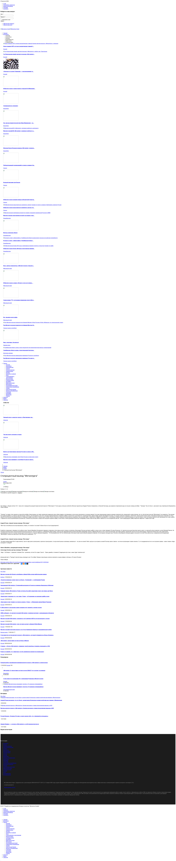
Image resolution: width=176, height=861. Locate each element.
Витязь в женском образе (10, 232)
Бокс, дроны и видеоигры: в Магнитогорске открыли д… (18, 265)
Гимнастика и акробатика (12, 387)
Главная (5, 33)
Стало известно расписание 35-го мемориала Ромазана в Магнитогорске (23, 678)
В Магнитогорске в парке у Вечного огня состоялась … (18, 283)
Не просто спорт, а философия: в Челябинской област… (18, 240)
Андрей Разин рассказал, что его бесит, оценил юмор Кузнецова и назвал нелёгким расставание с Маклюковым (31, 700)
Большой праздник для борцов (11, 182)
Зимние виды (6, 345)
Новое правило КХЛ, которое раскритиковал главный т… (18, 46)
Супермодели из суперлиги (10, 105)
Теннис (8, 388)
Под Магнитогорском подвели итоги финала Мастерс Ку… (19, 325)
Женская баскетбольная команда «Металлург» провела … (19, 148)
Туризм (5, 771)
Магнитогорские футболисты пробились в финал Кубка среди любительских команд (24, 574)
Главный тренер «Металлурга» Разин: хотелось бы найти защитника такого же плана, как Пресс (27, 591)
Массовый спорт (7, 268)
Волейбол (8, 381)
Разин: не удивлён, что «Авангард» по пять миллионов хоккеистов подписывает (22, 651)
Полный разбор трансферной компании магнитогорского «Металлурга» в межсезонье (24, 662)
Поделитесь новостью (9, 5)
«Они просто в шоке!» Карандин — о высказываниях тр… (18, 71)
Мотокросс (9, 384)
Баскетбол (6, 108)
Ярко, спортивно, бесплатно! (11, 342)
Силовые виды (10, 380)
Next (4, 571)
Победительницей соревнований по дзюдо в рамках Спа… (19, 165)
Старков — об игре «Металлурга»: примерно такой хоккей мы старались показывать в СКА (25, 646)
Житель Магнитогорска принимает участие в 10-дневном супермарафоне (23, 686)
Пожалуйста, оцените (6, 492)
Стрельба (8, 392)
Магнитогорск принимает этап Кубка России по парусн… (18, 459)
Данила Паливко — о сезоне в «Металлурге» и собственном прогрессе (20, 724)
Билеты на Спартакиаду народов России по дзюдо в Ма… (18, 451)
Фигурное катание (8, 353)
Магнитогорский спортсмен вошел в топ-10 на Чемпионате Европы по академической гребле (26, 629)
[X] (27, 563)
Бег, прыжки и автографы (10, 317)
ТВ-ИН (5, 468)
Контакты (5, 8)
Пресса (5, 363)
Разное (8, 396)
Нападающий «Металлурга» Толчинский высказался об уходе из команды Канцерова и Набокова (27, 585)
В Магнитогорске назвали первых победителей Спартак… (19, 199)
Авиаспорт (8, 394)
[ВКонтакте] (21, 563)
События (5, 400)
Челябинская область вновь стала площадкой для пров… (18, 350)
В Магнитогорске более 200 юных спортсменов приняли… (19, 248)
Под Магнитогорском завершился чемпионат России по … (19, 358)
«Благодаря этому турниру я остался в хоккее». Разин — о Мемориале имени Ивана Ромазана (26, 602)
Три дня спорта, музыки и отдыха (12, 434)
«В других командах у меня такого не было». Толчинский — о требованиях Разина (23, 580)
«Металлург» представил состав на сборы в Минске (15, 640)
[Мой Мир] (25, 563)
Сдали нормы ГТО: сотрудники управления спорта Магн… (18, 300)
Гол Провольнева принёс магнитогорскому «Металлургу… (19, 54)
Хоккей (5, 49)
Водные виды (9, 379)
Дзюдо (5, 168)
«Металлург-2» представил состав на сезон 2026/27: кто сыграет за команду (24, 670)
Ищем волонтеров (8, 6)
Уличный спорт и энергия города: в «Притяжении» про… (18, 417)
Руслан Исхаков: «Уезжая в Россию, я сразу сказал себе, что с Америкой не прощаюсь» (24, 716)
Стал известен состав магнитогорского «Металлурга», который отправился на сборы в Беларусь (27, 635)
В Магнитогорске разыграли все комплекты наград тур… (18, 207)
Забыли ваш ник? (7, 25)
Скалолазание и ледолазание (10, 377)
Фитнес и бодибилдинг (12, 390)
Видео (5, 398)
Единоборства (7, 218)
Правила (5, 810)
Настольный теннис (11, 389)
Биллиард (8, 393)
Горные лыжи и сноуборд (10, 328)
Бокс (7, 375)
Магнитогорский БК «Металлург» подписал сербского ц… (18, 131)
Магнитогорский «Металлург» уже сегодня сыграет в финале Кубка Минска (21, 624)
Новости (5, 397)
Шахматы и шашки (11, 374)
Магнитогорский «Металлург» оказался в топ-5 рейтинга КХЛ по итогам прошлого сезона (25, 618)
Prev (2, 571)
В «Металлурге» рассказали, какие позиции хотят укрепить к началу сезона (21, 607)
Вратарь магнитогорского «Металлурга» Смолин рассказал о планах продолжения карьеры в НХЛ (27, 708)
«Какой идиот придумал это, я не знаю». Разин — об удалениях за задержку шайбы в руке (25, 596)
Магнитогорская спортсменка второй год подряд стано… (19, 215)
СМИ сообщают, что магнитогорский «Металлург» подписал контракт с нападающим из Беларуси (27, 613)
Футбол (8, 372)
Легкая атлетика (10, 370)
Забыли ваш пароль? (8, 23)
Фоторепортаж (7, 774)
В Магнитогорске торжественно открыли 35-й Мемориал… (19, 88)
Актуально (6, 34)
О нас (4, 3)
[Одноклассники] (23, 563)
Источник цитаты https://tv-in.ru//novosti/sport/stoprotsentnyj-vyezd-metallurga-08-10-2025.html (25, 562)
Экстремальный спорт (12, 385)
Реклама (5, 7)
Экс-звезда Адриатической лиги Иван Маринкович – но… (18, 123)
